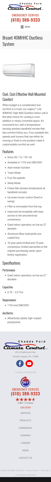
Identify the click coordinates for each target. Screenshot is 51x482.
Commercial (26, 428)
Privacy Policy (32, 470)
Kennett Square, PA (22, 356)
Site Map (45, 470)
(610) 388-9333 (25, 20)
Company (25, 435)
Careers (25, 443)
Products (25, 420)
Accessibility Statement (25, 475)
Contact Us (25, 458)
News (25, 450)
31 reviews (28, 403)
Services (25, 413)
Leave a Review (25, 407)
